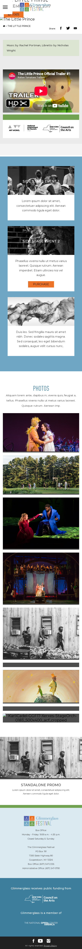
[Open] (6, 7)
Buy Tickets (13, 14)
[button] (61, 28)
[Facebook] (33, 940)
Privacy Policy (50, 945)
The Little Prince (19, 26)
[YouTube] (40, 940)
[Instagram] (48, 940)
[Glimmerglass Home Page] (34, 10)
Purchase (41, 284)
